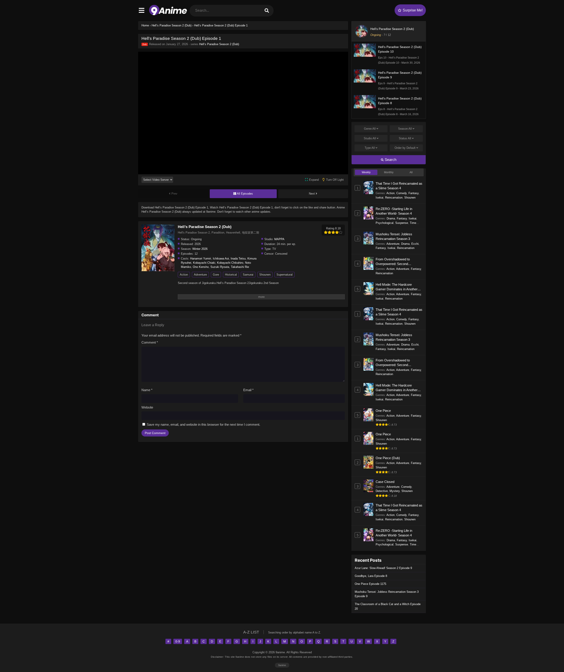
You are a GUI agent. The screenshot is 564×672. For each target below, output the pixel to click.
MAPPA (279, 239)
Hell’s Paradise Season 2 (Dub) (219, 44)
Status (405, 138)
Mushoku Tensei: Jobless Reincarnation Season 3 (394, 236)
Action (184, 274)
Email (248, 390)
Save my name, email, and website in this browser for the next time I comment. (203, 424)
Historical (231, 274)
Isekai (379, 197)
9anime (282, 665)
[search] (266, 11)
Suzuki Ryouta (219, 267)
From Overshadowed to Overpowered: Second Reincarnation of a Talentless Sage (396, 261)
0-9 (177, 641)
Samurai (248, 274)
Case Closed (385, 482)
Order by (405, 147)
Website (147, 407)
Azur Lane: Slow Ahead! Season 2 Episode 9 (383, 568)
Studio (370, 138)
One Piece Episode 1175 (370, 583)
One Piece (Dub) (388, 458)
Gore (216, 274)
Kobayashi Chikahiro (230, 262)
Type (370, 147)
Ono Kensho (201, 267)
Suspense (401, 223)
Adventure (200, 274)
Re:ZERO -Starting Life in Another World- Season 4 (394, 211)
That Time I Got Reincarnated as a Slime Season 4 (399, 186)
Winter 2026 (200, 248)
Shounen (265, 274)
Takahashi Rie (240, 267)
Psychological (384, 223)
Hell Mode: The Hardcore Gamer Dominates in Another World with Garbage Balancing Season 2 (397, 287)
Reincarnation (394, 197)
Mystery (395, 491)
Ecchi (415, 243)
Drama (391, 218)
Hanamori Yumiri (200, 258)
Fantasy (413, 193)
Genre (370, 128)
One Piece (383, 410)
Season (405, 128)
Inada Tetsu (238, 258)
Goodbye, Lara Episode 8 (371, 576)
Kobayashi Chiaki (204, 262)
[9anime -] (168, 14)
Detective (382, 491)
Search (390, 160)
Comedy (401, 193)
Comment (149, 342)
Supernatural (284, 274)
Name (146, 390)
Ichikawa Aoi (221, 258)
